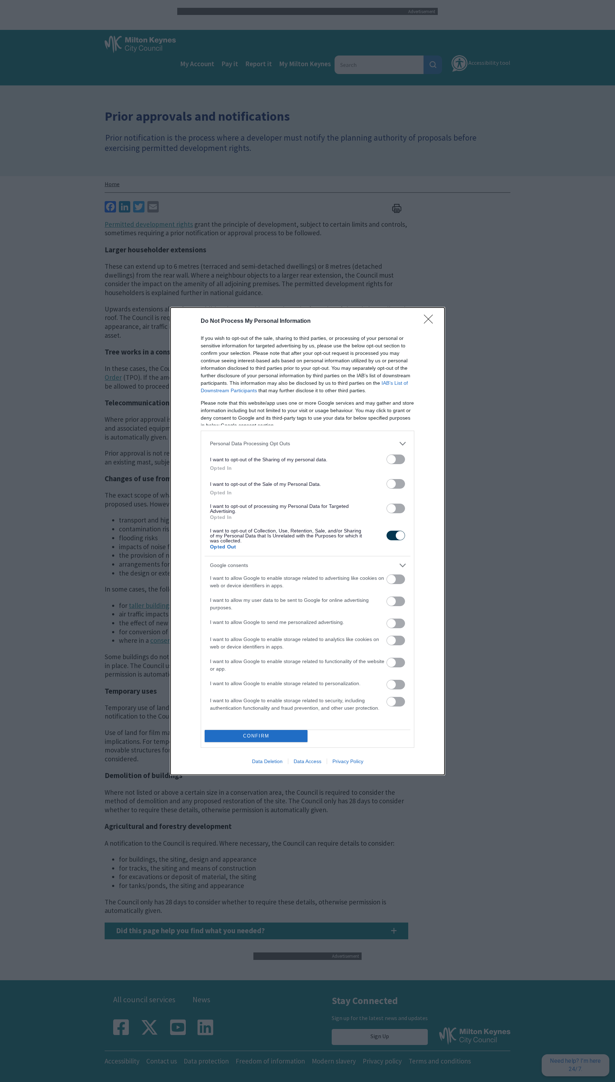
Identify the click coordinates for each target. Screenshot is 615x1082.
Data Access (307, 761)
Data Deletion (267, 761)
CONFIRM (256, 736)
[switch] (396, 459)
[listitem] (307, 443)
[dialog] (307, 541)
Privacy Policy (347, 761)
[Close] (430, 321)
